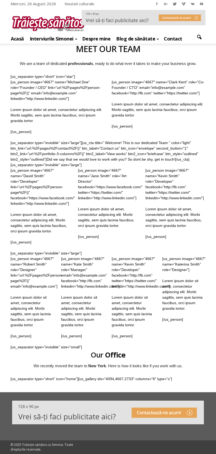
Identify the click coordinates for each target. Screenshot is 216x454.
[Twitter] (175, 3)
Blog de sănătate (135, 38)
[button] (199, 37)
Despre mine (96, 38)
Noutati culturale (79, 3)
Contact (173, 38)
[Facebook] (157, 3)
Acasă (17, 38)
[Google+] (166, 3)
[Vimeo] (184, 3)
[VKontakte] (193, 3)
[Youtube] (201, 3)
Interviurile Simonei (51, 38)
